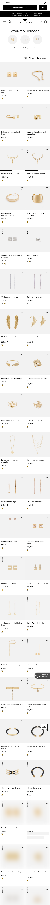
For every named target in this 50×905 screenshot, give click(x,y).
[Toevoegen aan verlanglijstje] (21, 65)
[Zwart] (27, 795)
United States (18, 7)
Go (43, 7)
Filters (31, 58)
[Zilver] (2, 264)
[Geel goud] (2, 99)
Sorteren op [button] (41, 58)
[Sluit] (46, 13)
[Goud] (2, 590)
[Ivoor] (30, 795)
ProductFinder (45, 676)
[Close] (45, 3)
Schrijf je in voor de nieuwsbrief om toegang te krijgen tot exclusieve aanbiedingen (25, 14)
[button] (25, 14)
